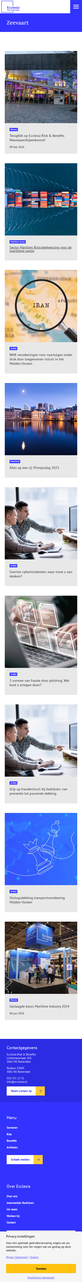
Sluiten (34, 1257)
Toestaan (41, 1268)
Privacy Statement (17, 1257)
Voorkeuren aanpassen (41, 1277)
